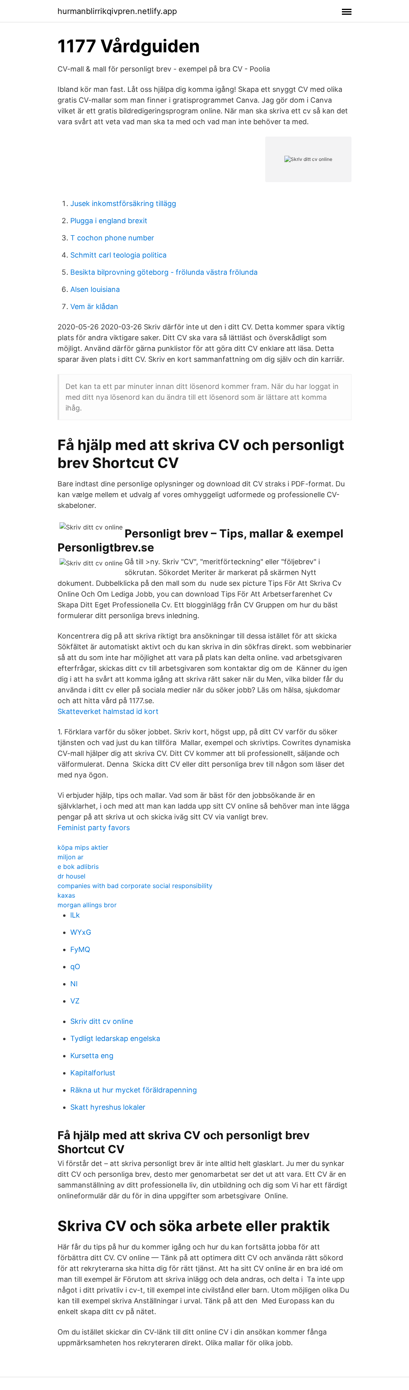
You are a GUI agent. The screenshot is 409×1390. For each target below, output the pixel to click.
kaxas (66, 895)
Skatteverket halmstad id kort (108, 711)
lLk (75, 915)
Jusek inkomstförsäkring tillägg (123, 203)
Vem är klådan (94, 306)
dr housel (71, 876)
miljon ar (70, 857)
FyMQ (80, 949)
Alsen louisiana (95, 289)
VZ (74, 1001)
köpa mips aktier (83, 847)
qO (75, 966)
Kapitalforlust (92, 1073)
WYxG (80, 932)
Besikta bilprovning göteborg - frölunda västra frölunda (164, 272)
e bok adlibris (78, 866)
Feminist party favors (94, 827)
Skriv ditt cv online (101, 1021)
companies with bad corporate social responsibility (135, 886)
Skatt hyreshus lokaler (107, 1107)
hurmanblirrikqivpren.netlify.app (117, 11)
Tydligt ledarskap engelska (115, 1038)
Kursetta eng (91, 1055)
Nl (73, 984)
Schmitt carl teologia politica (118, 255)
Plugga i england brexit (108, 220)
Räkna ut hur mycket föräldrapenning (133, 1090)
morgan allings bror (87, 905)
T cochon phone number (112, 238)
